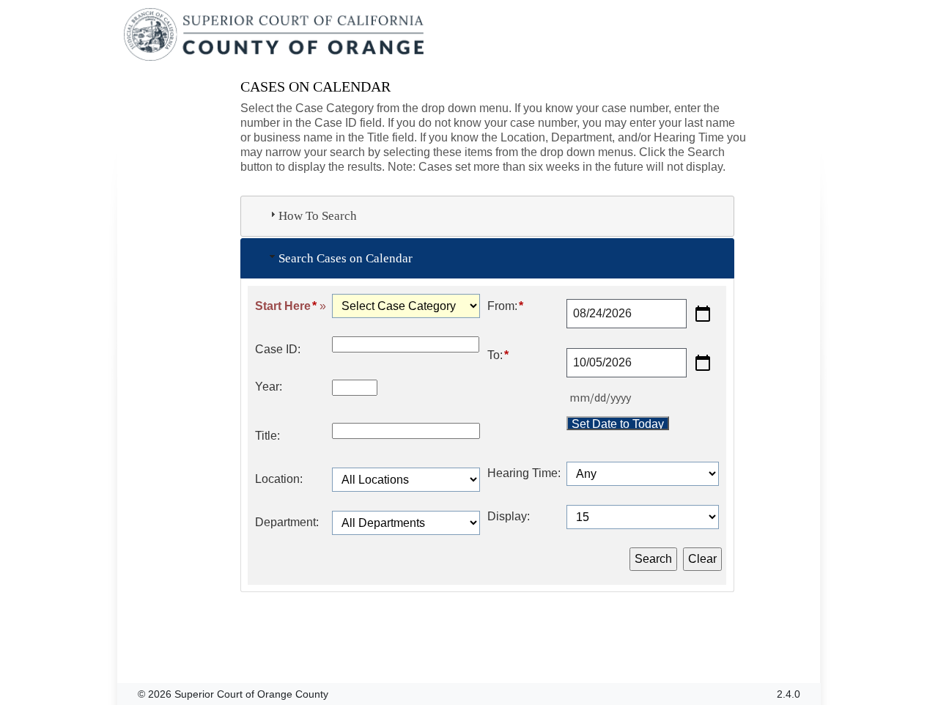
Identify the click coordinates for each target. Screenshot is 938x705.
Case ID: (277, 349)
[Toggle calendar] (703, 313)
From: (505, 306)
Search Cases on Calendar (345, 258)
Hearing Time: (524, 473)
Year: (268, 386)
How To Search (317, 216)
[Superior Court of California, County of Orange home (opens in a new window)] (275, 35)
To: (498, 355)
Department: (287, 522)
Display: (508, 516)
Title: (267, 435)
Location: (279, 479)
